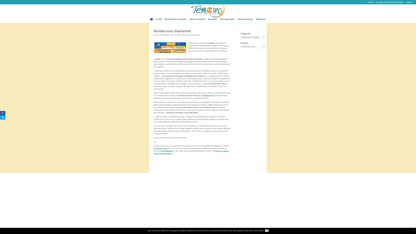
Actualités (212, 19)
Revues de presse (245, 19)
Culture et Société (197, 19)
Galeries (371, 2)
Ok (267, 231)
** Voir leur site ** (208, 95)
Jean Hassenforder (163, 35)
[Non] (413, 231)
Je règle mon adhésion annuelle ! (390, 2)
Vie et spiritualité (227, 19)
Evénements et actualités (191, 35)
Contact (409, 2)
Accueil (159, 19)
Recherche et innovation (175, 19)
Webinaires (261, 19)
